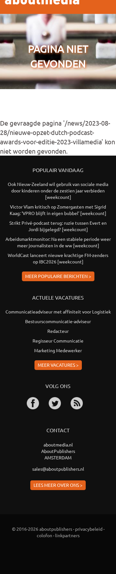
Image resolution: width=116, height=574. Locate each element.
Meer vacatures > (58, 365)
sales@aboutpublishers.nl (58, 469)
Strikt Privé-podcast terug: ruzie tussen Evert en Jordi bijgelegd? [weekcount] (58, 226)
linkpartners (67, 535)
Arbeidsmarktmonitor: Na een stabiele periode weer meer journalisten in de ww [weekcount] (58, 242)
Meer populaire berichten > (58, 276)
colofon (44, 535)
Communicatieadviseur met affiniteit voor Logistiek (58, 311)
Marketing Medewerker (58, 350)
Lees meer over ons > (58, 485)
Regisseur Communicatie (58, 340)
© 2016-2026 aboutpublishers (42, 529)
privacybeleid (88, 529)
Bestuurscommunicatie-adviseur (58, 321)
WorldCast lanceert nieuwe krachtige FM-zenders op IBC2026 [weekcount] (58, 258)
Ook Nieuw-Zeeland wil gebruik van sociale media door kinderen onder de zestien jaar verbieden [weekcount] (58, 190)
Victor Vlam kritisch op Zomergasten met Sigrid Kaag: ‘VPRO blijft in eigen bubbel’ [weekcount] (58, 210)
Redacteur (58, 331)
